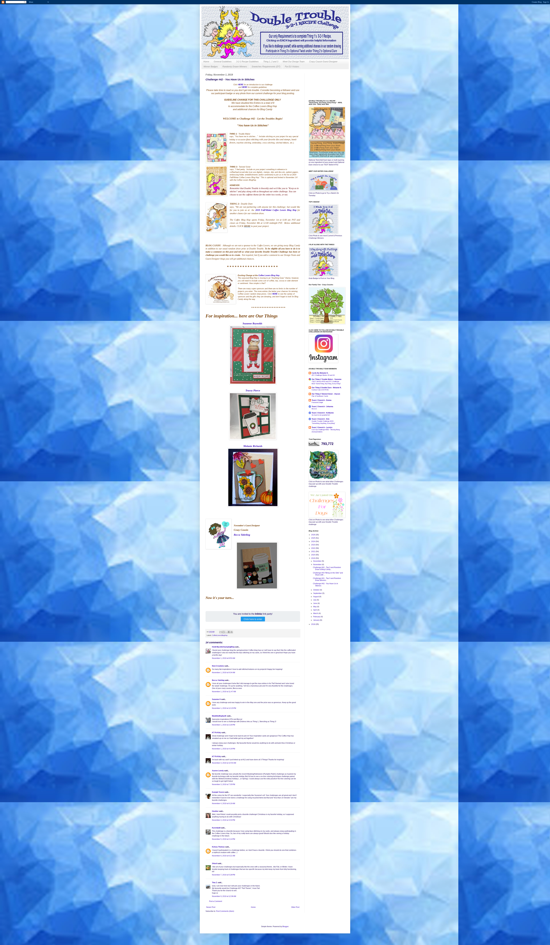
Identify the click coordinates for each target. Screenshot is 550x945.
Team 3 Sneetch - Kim (320, 419)
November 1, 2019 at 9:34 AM (223, 673)
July (315, 600)
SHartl (214, 863)
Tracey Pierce (252, 390)
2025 (313, 538)
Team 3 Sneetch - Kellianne (323, 413)
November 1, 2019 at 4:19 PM (223, 749)
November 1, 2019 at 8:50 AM (223, 658)
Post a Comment (215, 901)
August (316, 597)
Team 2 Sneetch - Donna (321, 400)
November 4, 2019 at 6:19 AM (223, 803)
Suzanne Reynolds (252, 323)
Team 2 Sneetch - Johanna (322, 407)
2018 (313, 624)
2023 (313, 545)
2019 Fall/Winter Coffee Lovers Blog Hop (275, 210)
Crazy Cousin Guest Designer (323, 61)
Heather (215, 811)
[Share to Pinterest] (231, 632)
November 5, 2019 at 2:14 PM (223, 839)
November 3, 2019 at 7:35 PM (223, 784)
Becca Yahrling (242, 534)
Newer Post (210, 907)
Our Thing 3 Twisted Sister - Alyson (326, 394)
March (316, 613)
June (315, 603)
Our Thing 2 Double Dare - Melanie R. (326, 388)
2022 (313, 548)
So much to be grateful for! (321, 415)
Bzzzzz (314, 409)
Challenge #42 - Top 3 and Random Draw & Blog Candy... (327, 568)
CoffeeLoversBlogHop (219, 635)
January (316, 620)
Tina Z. (214, 883)
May (315, 607)
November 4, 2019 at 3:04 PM (223, 820)
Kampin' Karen (218, 792)
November (317, 565)
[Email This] (220, 632)
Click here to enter (253, 619)
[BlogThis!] (223, 632)
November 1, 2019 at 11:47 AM (224, 692)
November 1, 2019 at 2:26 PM (223, 725)
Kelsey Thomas (218, 847)
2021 (313, 551)
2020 (313, 555)
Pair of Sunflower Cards (320, 396)
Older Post (295, 907)
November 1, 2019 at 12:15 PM (224, 708)
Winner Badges (211, 66)
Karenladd (216, 828)
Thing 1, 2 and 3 (270, 61)
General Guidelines (223, 61)
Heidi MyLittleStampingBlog (223, 647)
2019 (313, 558)
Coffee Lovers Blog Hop (268, 275)
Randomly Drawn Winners (234, 66)
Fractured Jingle (317, 402)
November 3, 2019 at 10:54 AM (224, 763)
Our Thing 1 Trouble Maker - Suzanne (326, 379)
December (317, 561)
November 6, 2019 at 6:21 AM (223, 856)
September (317, 593)
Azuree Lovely (218, 771)
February (317, 617)
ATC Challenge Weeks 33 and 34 (323, 375)
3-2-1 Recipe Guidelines (247, 61)
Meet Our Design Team (294, 61)
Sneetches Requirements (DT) (266, 66)
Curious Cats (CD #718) (320, 390)
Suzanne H (216, 699)
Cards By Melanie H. (320, 373)
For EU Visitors (292, 66)
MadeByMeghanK (219, 716)
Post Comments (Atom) (225, 911)
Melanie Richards (252, 446)
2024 (313, 541)
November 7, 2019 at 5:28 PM (223, 875)
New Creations (218, 666)
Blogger (285, 927)
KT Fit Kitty (216, 733)
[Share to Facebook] (228, 632)
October (316, 590)
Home (206, 61)
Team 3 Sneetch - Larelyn (322, 427)
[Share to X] (226, 632)
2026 (313, 535)
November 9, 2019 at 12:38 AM (224, 896)
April (315, 610)
